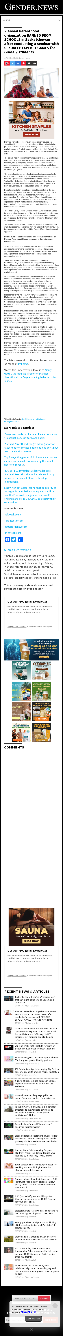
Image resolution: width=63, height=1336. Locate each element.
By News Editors (32, 1006)
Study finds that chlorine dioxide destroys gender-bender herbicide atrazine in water (36, 1238)
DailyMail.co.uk (12, 514)
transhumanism (43, 577)
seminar (53, 574)
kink (24, 563)
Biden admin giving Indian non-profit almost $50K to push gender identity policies (36, 1059)
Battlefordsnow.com (15, 526)
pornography (44, 566)
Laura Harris (24, 58)
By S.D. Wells (31, 1040)
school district (30, 574)
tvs (54, 577)
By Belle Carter (32, 1090)
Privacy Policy (28, 1312)
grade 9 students (44, 559)
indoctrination (12, 563)
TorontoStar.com (13, 520)
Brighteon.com (12, 532)
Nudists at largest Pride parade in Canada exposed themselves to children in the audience (35, 1084)
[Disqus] (31, 790)
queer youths (33, 570)
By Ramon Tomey (32, 1064)
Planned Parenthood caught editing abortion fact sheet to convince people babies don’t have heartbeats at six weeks (31, 448)
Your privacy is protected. (16, 626)
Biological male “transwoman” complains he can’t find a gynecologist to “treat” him (36, 1212)
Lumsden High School (40, 563)
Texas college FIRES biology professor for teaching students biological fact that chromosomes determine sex (36, 1167)
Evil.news (23, 364)
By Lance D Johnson (33, 1119)
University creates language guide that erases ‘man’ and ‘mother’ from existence (35, 1096)
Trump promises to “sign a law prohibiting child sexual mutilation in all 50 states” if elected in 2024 (35, 1225)
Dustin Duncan (12, 559)
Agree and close (33, 1318)
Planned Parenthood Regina (20, 566)
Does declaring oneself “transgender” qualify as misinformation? (33, 1125)
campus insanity (31, 556)
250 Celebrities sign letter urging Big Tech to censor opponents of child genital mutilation (37, 1070)
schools (43, 574)
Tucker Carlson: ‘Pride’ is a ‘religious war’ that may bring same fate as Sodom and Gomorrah (35, 1000)
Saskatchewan (12, 574)
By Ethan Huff (31, 1052)
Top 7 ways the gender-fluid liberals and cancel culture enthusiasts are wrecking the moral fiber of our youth (30, 461)
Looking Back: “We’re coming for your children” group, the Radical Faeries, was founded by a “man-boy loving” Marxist (35, 1153)
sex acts (8, 577)
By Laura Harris (31, 1023)
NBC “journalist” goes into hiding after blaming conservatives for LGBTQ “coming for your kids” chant (35, 1199)
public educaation (14, 570)
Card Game (48, 556)
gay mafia (27, 559)
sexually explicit (23, 577)
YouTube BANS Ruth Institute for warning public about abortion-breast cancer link (35, 1047)
